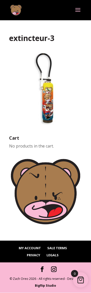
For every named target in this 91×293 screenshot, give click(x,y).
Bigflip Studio (45, 285)
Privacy (33, 255)
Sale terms (57, 248)
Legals (53, 255)
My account (30, 248)
